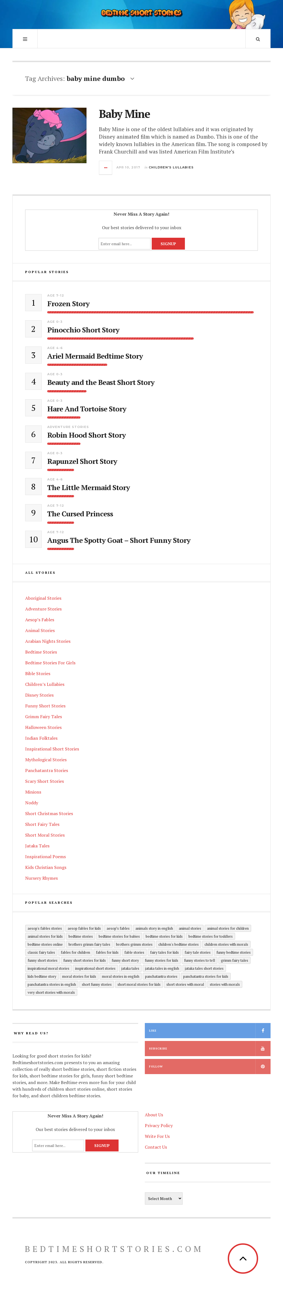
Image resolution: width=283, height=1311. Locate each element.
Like (152, 1030)
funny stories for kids (161, 960)
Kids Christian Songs (45, 867)
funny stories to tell (199, 960)
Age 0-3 (54, 322)
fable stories (134, 952)
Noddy (31, 803)
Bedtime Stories (41, 652)
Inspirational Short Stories (52, 749)
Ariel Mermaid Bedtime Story (95, 356)
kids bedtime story (42, 976)
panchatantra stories (161, 976)
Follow (156, 1066)
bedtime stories (81, 936)
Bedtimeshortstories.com (114, 1248)
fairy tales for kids (164, 952)
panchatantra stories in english (52, 984)
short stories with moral (185, 984)
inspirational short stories (95, 968)
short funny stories (97, 984)
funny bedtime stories (233, 952)
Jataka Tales (37, 846)
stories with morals (225, 984)
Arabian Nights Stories (47, 641)
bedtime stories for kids (164, 936)
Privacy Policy (159, 1125)
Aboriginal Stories (43, 598)
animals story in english (154, 928)
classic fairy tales (41, 952)
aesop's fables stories (45, 928)
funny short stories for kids (84, 960)
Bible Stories (37, 673)
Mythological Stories (46, 760)
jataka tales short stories (204, 968)
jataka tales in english (162, 968)
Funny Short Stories (45, 706)
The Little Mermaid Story (88, 487)
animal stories (190, 928)
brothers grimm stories (134, 944)
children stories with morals (226, 944)
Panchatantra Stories (46, 770)
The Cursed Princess (80, 513)
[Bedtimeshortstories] (141, 13)
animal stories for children (228, 928)
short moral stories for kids (139, 984)
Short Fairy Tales (42, 824)
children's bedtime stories (178, 944)
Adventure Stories (68, 427)
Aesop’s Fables (39, 620)
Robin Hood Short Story (86, 435)
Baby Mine (124, 113)
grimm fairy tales (234, 960)
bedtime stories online (45, 944)
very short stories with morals (51, 992)
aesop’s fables (118, 928)
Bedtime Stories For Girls (50, 663)
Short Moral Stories (45, 835)
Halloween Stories (43, 727)
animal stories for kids (45, 936)
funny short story (125, 960)
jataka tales (130, 968)
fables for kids (107, 952)
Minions (33, 792)
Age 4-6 (55, 348)
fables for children (75, 952)
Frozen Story (68, 303)
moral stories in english (120, 976)
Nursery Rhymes (41, 878)
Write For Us (157, 1136)
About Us (154, 1115)
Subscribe (158, 1048)
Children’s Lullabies (44, 684)
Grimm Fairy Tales (43, 716)
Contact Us (156, 1147)
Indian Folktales (41, 738)
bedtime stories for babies (119, 936)
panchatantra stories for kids (205, 976)
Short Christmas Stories (49, 813)
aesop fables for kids (84, 928)
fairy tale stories (198, 952)
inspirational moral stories (48, 968)
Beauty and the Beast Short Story (100, 382)
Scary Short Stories (44, 781)
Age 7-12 (55, 295)
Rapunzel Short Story (82, 461)
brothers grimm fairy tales (89, 944)
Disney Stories (39, 695)
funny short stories (42, 960)
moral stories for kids (79, 976)
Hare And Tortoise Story (86, 409)
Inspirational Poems (45, 856)
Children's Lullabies (171, 167)
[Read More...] (105, 167)
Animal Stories (40, 630)
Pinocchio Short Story (83, 330)
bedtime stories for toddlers (210, 936)
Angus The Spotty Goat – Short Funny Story (118, 540)
